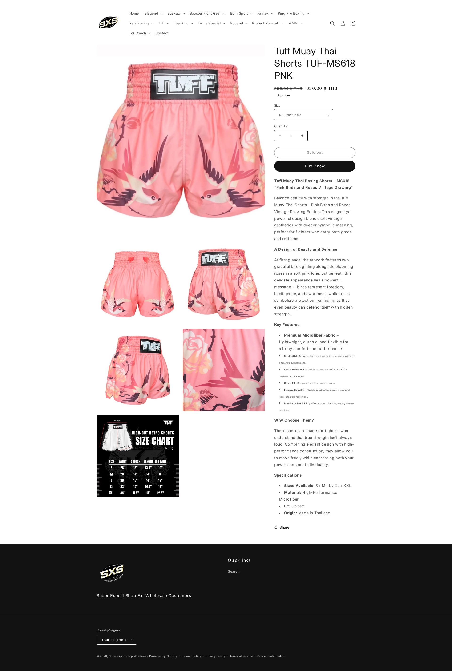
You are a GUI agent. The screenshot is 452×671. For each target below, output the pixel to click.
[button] (153, 13)
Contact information (271, 656)
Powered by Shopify (163, 656)
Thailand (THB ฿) (114, 640)
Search (234, 571)
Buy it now (315, 166)
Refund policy (191, 656)
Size (277, 105)
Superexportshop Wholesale (129, 656)
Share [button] (284, 527)
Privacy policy (215, 656)
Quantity (280, 126)
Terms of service (241, 656)
